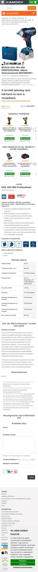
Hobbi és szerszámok (17, 18)
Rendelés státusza (7, 496)
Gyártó (3, 503)
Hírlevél (4, 501)
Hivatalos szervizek (8, 523)
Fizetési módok (6, 518)
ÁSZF (2, 535)
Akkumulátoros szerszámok (10, 20)
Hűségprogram (6, 526)
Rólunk (4, 528)
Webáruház (5, 18)
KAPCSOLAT (5, 537)
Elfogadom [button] (23, 561)
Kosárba (10, 138)
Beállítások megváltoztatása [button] (22, 567)
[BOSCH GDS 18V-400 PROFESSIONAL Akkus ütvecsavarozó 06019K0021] (19, 44)
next (33, 129)
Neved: (5, 427)
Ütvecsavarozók (26, 20)
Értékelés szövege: (9, 435)
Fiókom (4, 494)
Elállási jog (5, 516)
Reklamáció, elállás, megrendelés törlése (16, 498)
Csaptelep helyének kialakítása (12, 514)
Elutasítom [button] (22, 564)
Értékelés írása (24, 76)
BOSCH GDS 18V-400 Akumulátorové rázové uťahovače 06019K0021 (18, 407)
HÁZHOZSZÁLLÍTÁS (7, 532)
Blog (3, 505)
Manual (3, 376)
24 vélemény (14, 76)
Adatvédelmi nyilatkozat (10, 512)
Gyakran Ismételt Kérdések (10, 521)
